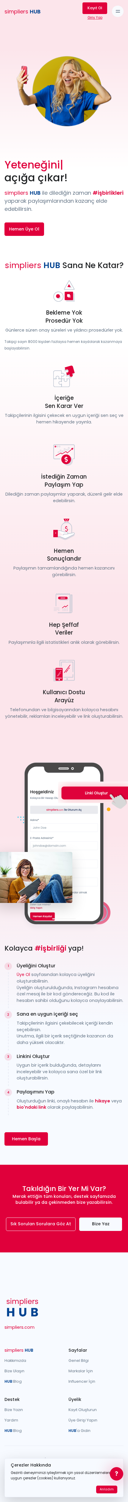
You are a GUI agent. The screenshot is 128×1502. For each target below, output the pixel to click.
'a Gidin (79, 1430)
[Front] (22, 1307)
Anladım (107, 1489)
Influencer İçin (81, 1381)
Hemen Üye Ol (24, 229)
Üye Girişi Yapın (82, 1420)
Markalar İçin (80, 1370)
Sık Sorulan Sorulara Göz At (40, 1224)
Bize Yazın (13, 1409)
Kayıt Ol (95, 7)
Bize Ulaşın (14, 1370)
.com (19, 1327)
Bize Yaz (101, 1224)
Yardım (11, 1420)
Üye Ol (23, 974)
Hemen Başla (26, 1139)
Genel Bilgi (78, 1360)
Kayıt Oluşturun (82, 1409)
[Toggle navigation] (118, 11)
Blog (13, 1381)
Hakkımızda (15, 1360)
